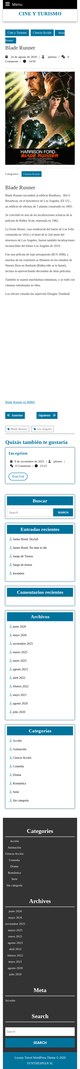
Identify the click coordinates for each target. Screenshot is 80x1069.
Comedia (18, 766)
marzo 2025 (20, 652)
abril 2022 (19, 677)
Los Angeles (44, 429)
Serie (16, 792)
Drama (17, 774)
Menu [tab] (17, 4)
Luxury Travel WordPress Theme (35, 1057)
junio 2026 (19, 626)
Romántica (19, 783)
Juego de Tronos (23, 556)
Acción (17, 740)
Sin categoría (21, 800)
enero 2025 (20, 660)
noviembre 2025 (23, 643)
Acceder (10, 1000)
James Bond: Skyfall (25, 539)
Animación (19, 749)
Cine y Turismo (40, 13)
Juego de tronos (22, 564)
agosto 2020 (20, 703)
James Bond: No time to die (30, 547)
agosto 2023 (20, 669)
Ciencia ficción (42, 32)
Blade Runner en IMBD (20, 402)
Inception (18, 453)
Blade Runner (19, 429)
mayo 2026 (20, 635)
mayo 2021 (20, 694)
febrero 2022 (21, 686)
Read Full (20, 477)
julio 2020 (19, 712)
